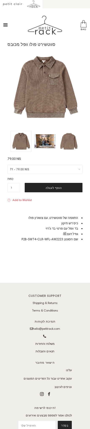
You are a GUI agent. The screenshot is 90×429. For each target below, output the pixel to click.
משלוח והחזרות (45, 344)
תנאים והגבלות (45, 351)
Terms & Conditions (45, 310)
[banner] (45, 25)
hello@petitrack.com (46, 329)
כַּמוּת (10, 179)
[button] (20, 200)
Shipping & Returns (45, 303)
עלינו (69, 370)
